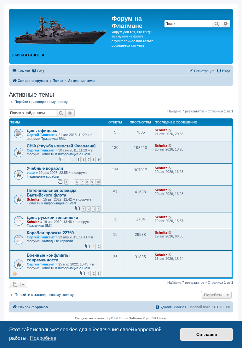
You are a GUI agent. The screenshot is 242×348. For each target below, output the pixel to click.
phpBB (111, 318)
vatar (31, 172)
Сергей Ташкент (41, 135)
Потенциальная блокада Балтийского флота (51, 192)
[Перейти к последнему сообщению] (170, 130)
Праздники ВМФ (53, 138)
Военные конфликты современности (48, 257)
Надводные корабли (43, 176)
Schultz (161, 130)
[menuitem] (38, 71)
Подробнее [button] (43, 338)
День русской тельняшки (52, 217)
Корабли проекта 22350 (50, 233)
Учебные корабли (45, 168)
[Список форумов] (61, 27)
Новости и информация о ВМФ (65, 154)
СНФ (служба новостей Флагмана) (61, 146)
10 (98, 182)
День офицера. (42, 130)
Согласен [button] (206, 334)
